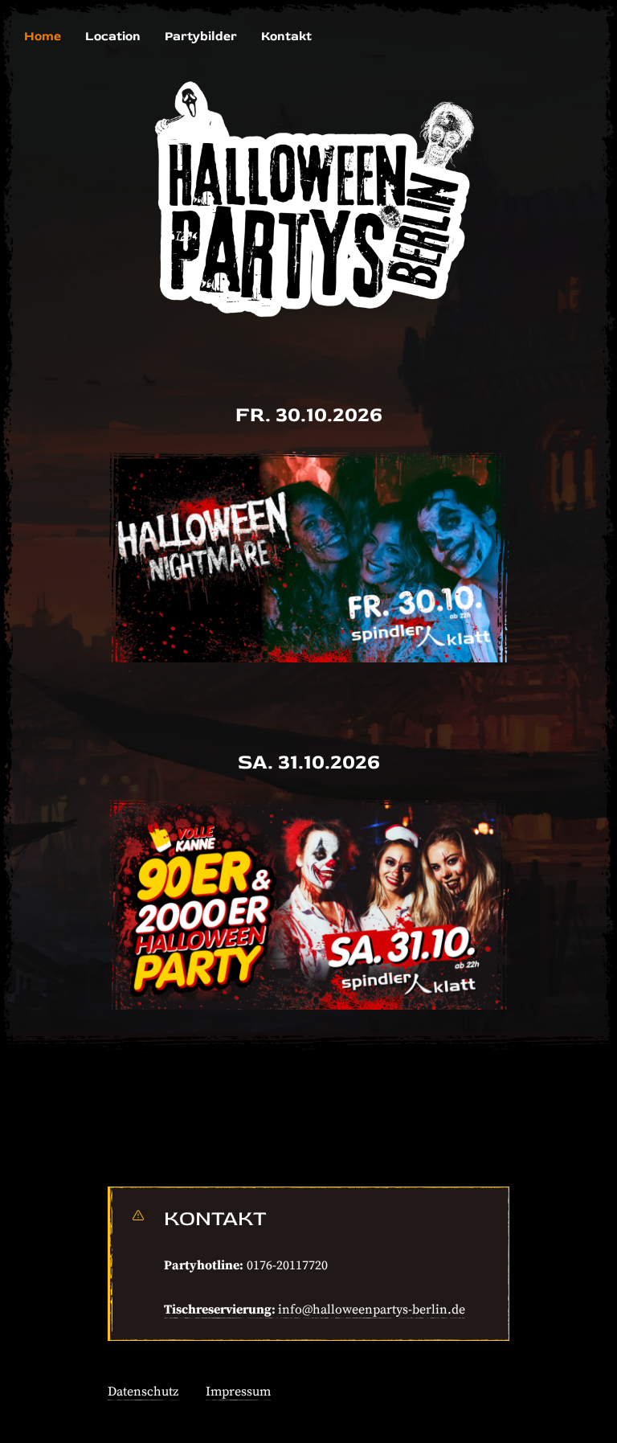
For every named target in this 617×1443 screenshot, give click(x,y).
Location (113, 36)
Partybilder (201, 36)
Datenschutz (143, 1392)
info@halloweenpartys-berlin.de (371, 1310)
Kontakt (286, 36)
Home (42, 36)
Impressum (238, 1392)
